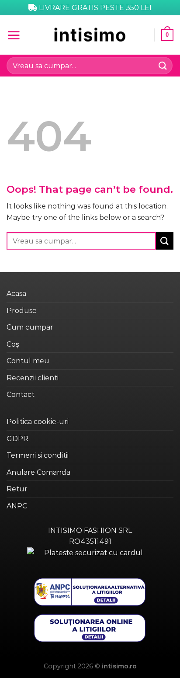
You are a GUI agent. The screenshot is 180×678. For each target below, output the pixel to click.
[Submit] (163, 65)
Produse (22, 310)
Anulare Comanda (38, 472)
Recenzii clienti (33, 378)
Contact (21, 394)
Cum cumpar (30, 327)
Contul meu (28, 361)
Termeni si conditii (38, 455)
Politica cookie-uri (38, 421)
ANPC (17, 506)
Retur (17, 489)
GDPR (17, 439)
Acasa (16, 293)
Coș (13, 344)
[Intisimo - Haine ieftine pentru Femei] (90, 34)
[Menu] (14, 35)
